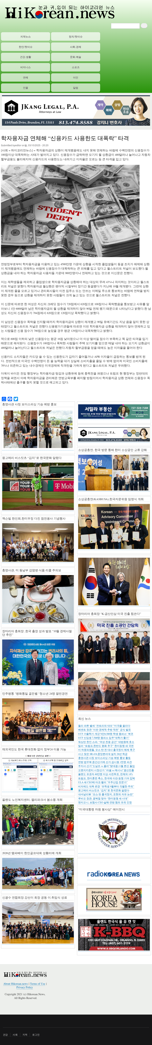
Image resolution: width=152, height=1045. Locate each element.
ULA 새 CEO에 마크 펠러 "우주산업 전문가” (103, 782)
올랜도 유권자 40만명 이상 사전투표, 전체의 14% (105, 774)
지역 (25, 1034)
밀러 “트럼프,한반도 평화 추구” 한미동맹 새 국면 (106, 746)
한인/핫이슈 (25, 47)
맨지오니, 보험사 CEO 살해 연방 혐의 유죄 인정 (105, 802)
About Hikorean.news (15, 984)
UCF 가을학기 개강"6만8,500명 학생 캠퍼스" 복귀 (105, 734)
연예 (25, 77)
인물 (25, 88)
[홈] (59, 12)
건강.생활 (25, 57)
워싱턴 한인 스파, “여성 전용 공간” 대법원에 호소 (106, 742)
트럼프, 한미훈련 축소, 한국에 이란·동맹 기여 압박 (106, 778)
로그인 (36, 1034)
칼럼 (75, 88)
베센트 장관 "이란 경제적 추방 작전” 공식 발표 (104, 729)
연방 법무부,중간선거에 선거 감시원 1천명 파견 (105, 762)
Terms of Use (37, 984)
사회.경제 (75, 47)
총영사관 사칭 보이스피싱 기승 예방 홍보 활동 (104, 758)
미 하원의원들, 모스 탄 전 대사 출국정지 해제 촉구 (106, 750)
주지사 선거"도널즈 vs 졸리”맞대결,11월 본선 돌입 (106, 766)
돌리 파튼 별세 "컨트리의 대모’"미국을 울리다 (104, 725)
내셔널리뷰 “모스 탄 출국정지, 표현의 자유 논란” (106, 794)
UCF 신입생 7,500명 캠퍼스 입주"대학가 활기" (103, 737)
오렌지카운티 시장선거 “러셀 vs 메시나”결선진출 (106, 770)
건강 (5, 1034)
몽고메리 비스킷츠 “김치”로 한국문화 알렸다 (103, 790)
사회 (15, 1034)
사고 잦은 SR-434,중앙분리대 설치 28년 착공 (102, 754)
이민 (75, 77)
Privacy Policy (24, 987)
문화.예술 (75, 57)
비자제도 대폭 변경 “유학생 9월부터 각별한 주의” (106, 786)
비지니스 (25, 67)
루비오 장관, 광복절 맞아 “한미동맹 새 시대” (103, 798)
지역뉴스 (25, 36)
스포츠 (76, 67)
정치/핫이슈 (76, 36)
